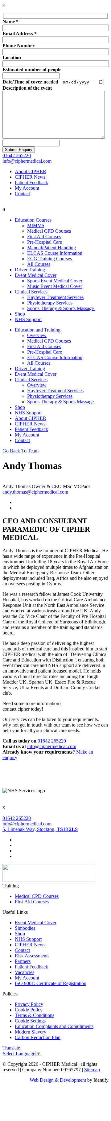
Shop (20, 313)
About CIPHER (30, 171)
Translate (11, 1047)
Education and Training (37, 329)
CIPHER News (30, 177)
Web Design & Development (58, 1080)
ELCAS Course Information (54, 253)
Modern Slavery (30, 1031)
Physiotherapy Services (49, 302)
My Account (27, 188)
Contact (22, 193)
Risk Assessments (32, 955)
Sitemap (92, 1069)
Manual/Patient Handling (51, 247)
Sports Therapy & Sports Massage (61, 308)
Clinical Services (31, 291)
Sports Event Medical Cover (54, 280)
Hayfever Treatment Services (55, 297)
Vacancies (24, 972)
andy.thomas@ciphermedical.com (35, 492)
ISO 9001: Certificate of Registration (50, 983)
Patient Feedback (31, 182)
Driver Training (30, 269)
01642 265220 (16, 155)
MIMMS (35, 225)
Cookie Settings (30, 1020)
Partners (23, 961)
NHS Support (28, 319)
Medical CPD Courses (49, 231)
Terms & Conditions (34, 1015)
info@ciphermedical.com (26, 161)
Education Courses (33, 220)
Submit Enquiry (18, 149)
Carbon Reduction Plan (37, 1037)
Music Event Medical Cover (54, 286)
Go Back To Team (20, 450)
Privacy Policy (29, 1004)
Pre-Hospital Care (44, 242)
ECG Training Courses (49, 258)
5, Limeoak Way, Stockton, (40, 829)
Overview (37, 335)
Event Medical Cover (35, 275)
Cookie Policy (29, 1009)
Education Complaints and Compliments (54, 1026)
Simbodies (25, 928)
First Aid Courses (44, 236)
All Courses (38, 264)
